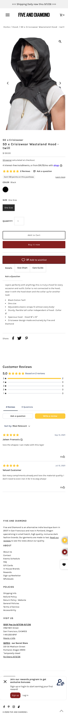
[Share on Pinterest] (26, 339)
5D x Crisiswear (13, 139)
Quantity (8, 221)
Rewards (7, 572)
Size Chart (22, 267)
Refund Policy (10, 596)
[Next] (60, 83)
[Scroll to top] (61, 711)
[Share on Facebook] (13, 339)
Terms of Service (11, 607)
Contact (7, 555)
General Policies (11, 603)
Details (8, 268)
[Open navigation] (9, 15)
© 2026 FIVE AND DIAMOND (15, 712)
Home (6, 27)
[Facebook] (4, 707)
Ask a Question (12, 276)
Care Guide (38, 267)
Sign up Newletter (12, 575)
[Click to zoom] (60, 41)
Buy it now (34, 244)
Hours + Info (9, 638)
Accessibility (9, 610)
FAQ (5, 562)
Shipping (7, 160)
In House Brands (11, 568)
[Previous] (8, 83)
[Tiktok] (18, 707)
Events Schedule (11, 558)
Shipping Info (9, 593)
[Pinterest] (8, 707)
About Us (7, 552)
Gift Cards (8, 565)
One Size (8, 207)
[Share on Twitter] (19, 339)
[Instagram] (13, 707)
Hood (15, 27)
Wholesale (8, 579)
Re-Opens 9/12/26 (11, 656)
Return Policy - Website (14, 600)
